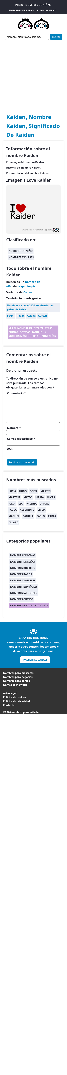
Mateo (28, 497)
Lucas (51, 497)
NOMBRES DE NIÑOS (22, 10)
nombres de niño (21, 251)
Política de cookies (14, 697)
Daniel (44, 503)
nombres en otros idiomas (29, 605)
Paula (13, 509)
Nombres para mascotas (18, 673)
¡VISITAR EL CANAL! (35, 660)
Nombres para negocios (18, 677)
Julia (12, 503)
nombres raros (21, 574)
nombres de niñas (22, 555)
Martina (14, 497)
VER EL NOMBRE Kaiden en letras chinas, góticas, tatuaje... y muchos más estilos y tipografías (32, 332)
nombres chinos (21, 599)
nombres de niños (23, 561)
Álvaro (14, 522)
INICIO (19, 5)
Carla (52, 516)
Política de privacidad (16, 701)
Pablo (41, 516)
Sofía (33, 491)
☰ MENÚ (51, 10)
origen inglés (26, 286)
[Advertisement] (33, 75)
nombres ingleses (21, 257)
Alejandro (27, 509)
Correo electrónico (21, 438)
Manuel (14, 516)
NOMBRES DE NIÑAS (38, 5)
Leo (20, 503)
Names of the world (15, 685)
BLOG (40, 10)
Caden (27, 292)
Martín (46, 491)
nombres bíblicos (22, 568)
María (39, 497)
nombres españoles (24, 586)
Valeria (31, 503)
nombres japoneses (23, 593)
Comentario (16, 393)
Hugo (23, 491)
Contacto (8, 705)
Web (10, 449)
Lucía (12, 491)
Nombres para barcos (16, 681)
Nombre (14, 428)
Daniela (28, 516)
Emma (41, 509)
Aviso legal (10, 693)
